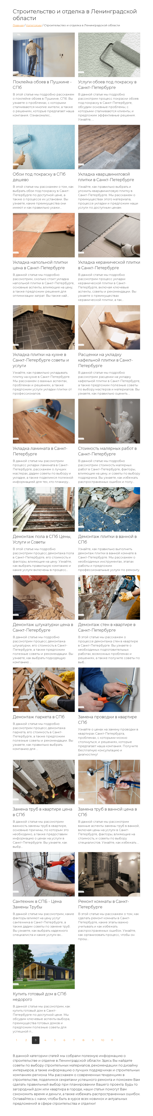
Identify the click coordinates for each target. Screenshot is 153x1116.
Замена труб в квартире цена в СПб (42, 812)
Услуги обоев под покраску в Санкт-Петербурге (107, 85)
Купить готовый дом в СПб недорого (39, 997)
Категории (34, 25)
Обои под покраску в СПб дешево (39, 177)
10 (102, 1040)
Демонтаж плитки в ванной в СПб (107, 539)
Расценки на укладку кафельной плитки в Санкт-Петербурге (105, 360)
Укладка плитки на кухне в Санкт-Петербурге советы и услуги (41, 360)
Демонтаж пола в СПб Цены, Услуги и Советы (42, 539)
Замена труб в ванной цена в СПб (107, 812)
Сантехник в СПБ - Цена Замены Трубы (37, 904)
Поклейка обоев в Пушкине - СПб (42, 85)
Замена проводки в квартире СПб (107, 720)
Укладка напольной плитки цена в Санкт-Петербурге (40, 265)
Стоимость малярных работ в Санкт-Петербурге (107, 451)
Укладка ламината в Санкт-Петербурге (40, 451)
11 (112, 1040)
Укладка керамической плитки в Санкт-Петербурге (109, 265)
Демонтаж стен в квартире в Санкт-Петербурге (106, 627)
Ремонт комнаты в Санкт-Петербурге (103, 904)
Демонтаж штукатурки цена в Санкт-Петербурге (43, 627)
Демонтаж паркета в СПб (39, 717)
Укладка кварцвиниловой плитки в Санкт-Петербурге (106, 177)
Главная (18, 25)
